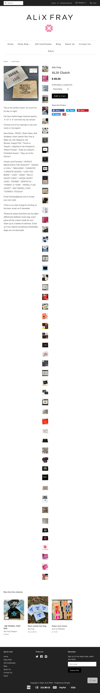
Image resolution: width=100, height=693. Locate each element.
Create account (66, 3)
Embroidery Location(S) (62, 84)
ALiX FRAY (49, 683)
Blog (58, 44)
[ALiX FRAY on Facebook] (41, 657)
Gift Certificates (43, 44)
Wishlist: (82, 2)
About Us (70, 44)
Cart (94, 3)
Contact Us (85, 44)
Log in (53, 3)
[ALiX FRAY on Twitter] (37, 657)
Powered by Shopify (62, 683)
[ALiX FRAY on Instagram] (46, 657)
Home (11, 44)
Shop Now (23, 44)
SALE (51, 51)
